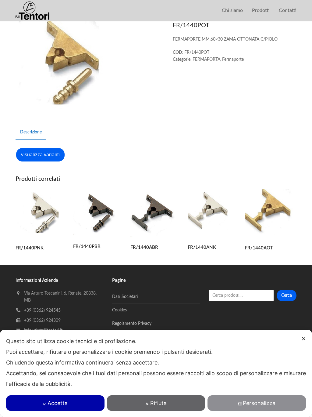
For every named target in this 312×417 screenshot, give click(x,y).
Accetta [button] (58, 403)
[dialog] (156, 373)
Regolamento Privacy (131, 323)
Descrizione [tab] (31, 132)
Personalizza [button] (259, 403)
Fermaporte (233, 59)
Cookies (119, 310)
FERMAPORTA (206, 59)
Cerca (286, 295)
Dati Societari (125, 297)
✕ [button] (303, 338)
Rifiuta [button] (158, 403)
